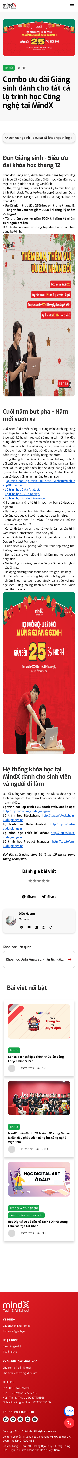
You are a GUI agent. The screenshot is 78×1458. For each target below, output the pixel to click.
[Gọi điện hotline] (69, 1423)
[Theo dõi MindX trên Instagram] (20, 1419)
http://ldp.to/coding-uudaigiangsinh (27, 811)
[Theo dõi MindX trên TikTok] (35, 1419)
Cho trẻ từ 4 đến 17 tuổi (17, 1367)
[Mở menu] (72, 6)
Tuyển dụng (10, 1352)
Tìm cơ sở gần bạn (14, 1331)
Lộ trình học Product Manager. (25, 498)
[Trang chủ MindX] (9, 6)
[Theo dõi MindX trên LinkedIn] (27, 1419)
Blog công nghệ (12, 1346)
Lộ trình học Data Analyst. (22, 489)
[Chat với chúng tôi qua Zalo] (69, 1411)
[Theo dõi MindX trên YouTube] (13, 1419)
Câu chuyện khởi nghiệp (16, 1326)
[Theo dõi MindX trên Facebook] (6, 1419)
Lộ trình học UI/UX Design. (22, 494)
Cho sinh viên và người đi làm (20, 1373)
